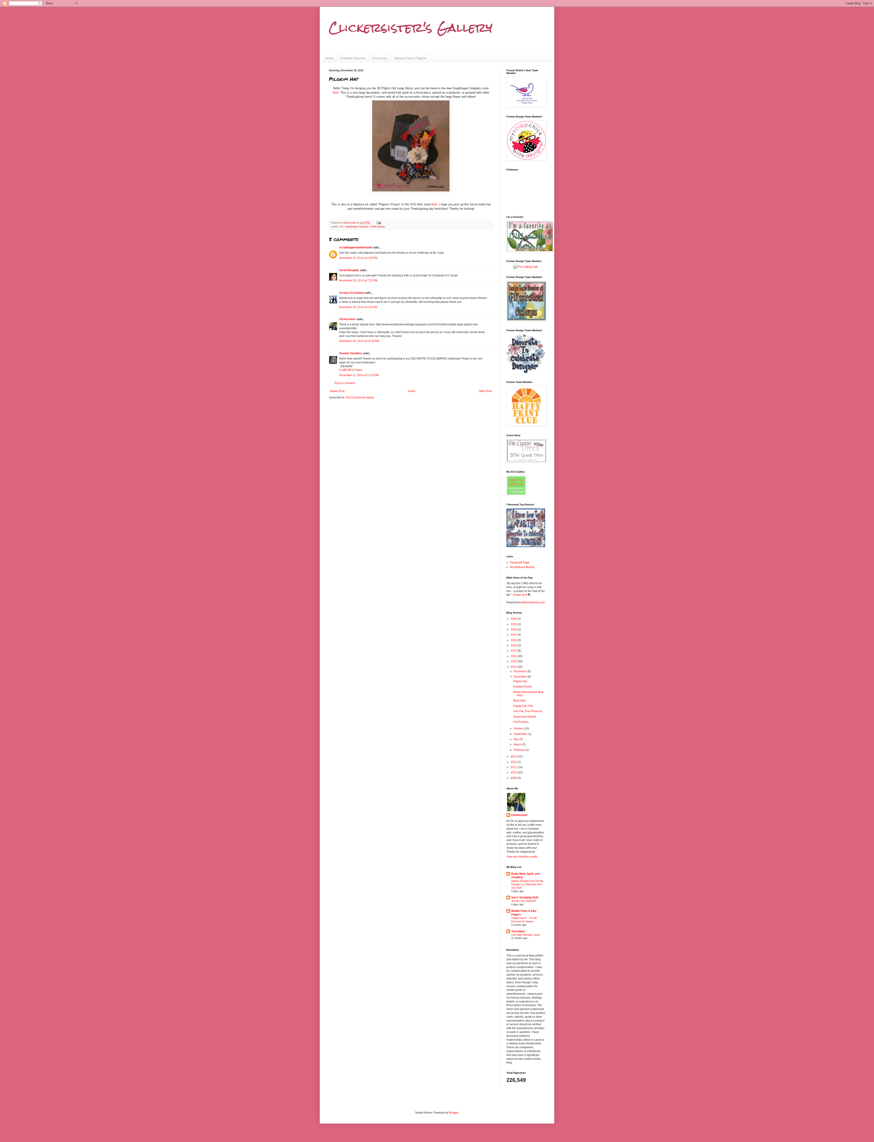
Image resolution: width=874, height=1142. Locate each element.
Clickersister (347, 319)
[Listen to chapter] (529, 594)
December (520, 671)
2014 (514, 666)
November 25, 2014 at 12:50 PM (359, 341)
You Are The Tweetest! (523, 901)
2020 (514, 634)
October (519, 728)
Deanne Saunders (350, 353)
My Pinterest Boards (522, 567)
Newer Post (337, 391)
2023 (514, 629)
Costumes (380, 58)
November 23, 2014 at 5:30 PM (358, 258)
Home (329, 58)
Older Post (485, 391)
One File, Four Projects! (527, 711)
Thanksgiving (377, 226)
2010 (514, 772)
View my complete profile (521, 856)
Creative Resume (353, 58)
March (518, 744)
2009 (514, 778)
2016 (514, 656)
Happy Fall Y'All (523, 706)
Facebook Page (519, 562)
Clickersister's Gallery (411, 27)
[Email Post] (378, 222)
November (520, 676)
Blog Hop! (519, 700)
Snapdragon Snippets (356, 226)
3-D (341, 226)
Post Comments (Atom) (360, 397)
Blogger (453, 1112)
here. (336, 92)
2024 (514, 624)
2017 (514, 650)
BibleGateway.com (533, 602)
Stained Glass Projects (410, 58)
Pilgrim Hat (520, 681)
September (521, 734)
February (520, 750)
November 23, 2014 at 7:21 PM (358, 280)
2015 (514, 661)
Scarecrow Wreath (524, 716)
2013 (514, 756)
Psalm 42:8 (520, 594)
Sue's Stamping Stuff (524, 897)
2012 (514, 762)
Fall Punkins (520, 722)
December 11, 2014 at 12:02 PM (359, 375)
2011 (514, 767)
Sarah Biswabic (349, 270)
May (517, 739)
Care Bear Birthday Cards (525, 934)
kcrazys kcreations (351, 292)
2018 (514, 645)
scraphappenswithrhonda (355, 247)
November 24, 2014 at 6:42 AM (358, 307)
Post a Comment (345, 383)
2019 (514, 640)
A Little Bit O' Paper (351, 370)
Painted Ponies (522, 686)
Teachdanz (518, 931)
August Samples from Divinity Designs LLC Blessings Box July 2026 (527, 884)
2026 (514, 618)
